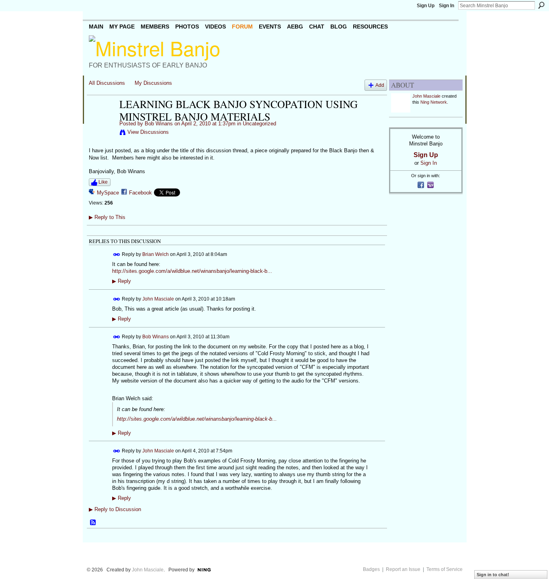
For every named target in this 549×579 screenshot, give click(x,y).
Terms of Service (444, 569)
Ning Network (433, 102)
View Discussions (148, 132)
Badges (371, 569)
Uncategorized (259, 124)
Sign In (446, 5)
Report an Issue (403, 569)
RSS (93, 522)
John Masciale (158, 299)
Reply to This (107, 217)
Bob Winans (159, 124)
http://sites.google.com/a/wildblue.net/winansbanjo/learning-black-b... (192, 271)
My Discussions (153, 83)
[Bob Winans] (102, 121)
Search (541, 5)
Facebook (140, 193)
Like (103, 182)
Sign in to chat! (493, 574)
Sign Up (425, 5)
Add (379, 85)
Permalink (117, 254)
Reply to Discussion (115, 509)
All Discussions (107, 83)
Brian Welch (155, 254)
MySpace (108, 193)
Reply (121, 281)
